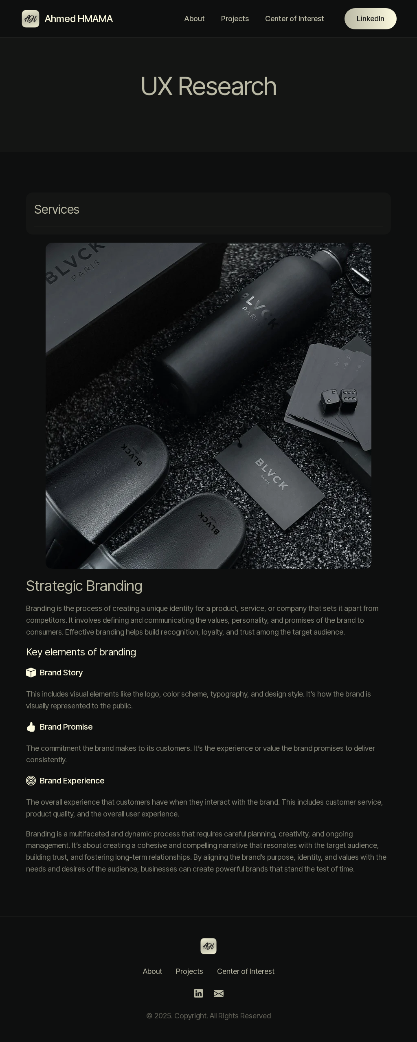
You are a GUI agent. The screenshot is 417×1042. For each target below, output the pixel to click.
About (194, 18)
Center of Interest (294, 18)
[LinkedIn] (198, 994)
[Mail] (219, 994)
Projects (235, 18)
